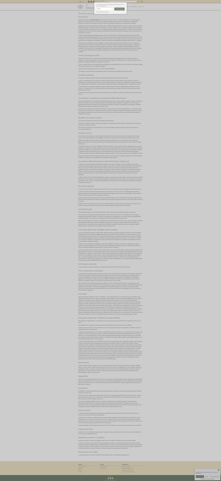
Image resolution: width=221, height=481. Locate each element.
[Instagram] (91, 1)
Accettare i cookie (199, 476)
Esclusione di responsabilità (128, 471)
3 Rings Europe (81, 466)
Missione (80, 468)
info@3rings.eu (125, 455)
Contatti (141, 6)
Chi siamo (133, 6)
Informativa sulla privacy (123, 267)
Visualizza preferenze (214, 476)
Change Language (119, 9)
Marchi (79, 470)
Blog (128, 6)
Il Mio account (103, 468)
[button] (218, 470)
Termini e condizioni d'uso (128, 470)
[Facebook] (89, 1)
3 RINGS (90, 6)
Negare (206, 476)
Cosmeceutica (103, 466)
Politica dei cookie (126, 466)
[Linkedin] (94, 1)
